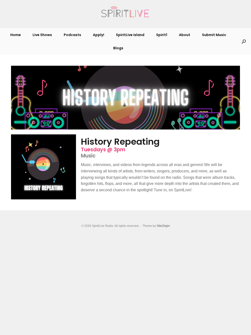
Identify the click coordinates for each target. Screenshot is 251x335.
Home (15, 34)
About (184, 34)
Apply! (98, 34)
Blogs (118, 48)
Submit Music (214, 34)
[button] (244, 41)
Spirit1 (161, 34)
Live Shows (42, 34)
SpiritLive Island (130, 34)
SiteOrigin (163, 225)
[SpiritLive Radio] (125, 12)
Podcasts (72, 34)
